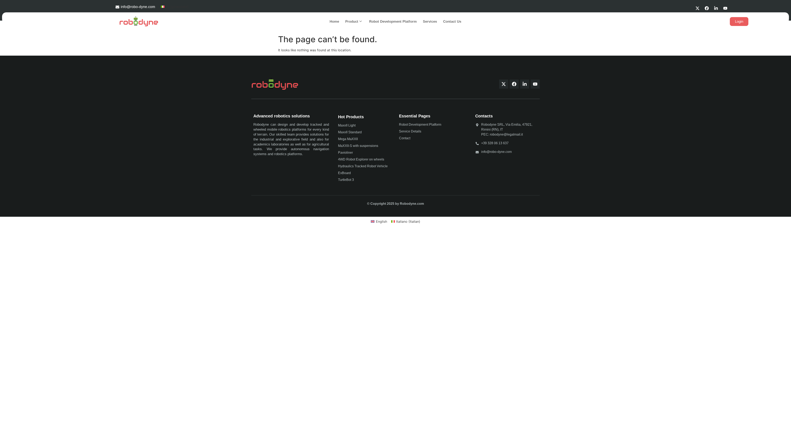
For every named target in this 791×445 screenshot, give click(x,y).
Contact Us (452, 21)
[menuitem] (162, 6)
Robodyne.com (412, 203)
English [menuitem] (381, 221)
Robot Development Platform (393, 21)
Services (430, 21)
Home (334, 21)
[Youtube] (725, 8)
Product (351, 21)
